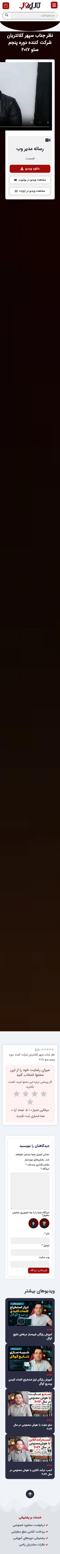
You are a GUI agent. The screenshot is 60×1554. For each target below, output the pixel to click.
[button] (30, 180)
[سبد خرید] (5, 5)
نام (46, 1234)
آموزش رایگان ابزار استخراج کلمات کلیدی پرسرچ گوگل (30, 1382)
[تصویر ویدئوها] (30, 1313)
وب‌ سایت (44, 1257)
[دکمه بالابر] (30, 1494)
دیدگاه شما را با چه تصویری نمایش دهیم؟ (30, 1214)
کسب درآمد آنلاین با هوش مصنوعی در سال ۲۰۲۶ (31, 1472)
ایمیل (45, 1245)
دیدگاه (45, 1169)
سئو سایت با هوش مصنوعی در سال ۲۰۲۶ (33, 1427)
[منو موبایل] (54, 5)
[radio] (43, 1095)
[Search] (7, 15)
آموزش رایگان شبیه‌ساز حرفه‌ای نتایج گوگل (32, 1336)
